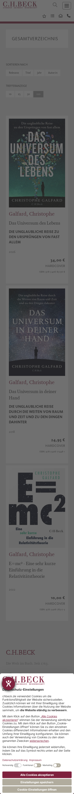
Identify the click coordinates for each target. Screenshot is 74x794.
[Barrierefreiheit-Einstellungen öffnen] (8, 683)
